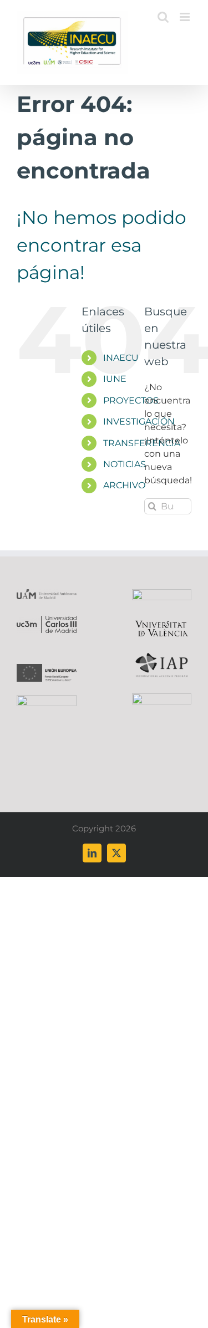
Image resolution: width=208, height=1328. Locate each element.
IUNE (114, 379)
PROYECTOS (131, 400)
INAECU (121, 358)
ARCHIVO (124, 485)
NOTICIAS (124, 464)
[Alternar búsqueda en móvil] (163, 17)
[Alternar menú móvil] (185, 17)
